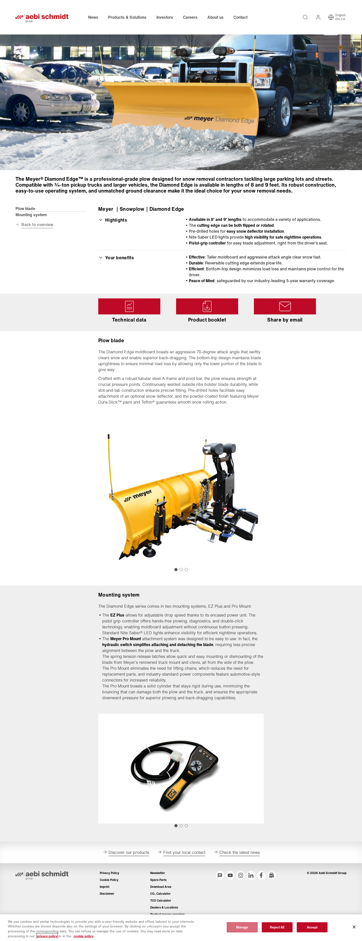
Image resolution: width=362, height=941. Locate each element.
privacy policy (47, 936)
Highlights (116, 220)
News (93, 17)
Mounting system (31, 215)
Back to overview (37, 224)
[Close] (354, 927)
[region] (181, 927)
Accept (312, 927)
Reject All (277, 927)
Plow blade (25, 208)
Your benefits (119, 257)
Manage (242, 927)
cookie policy (83, 936)
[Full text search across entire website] (305, 17)
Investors (164, 17)
